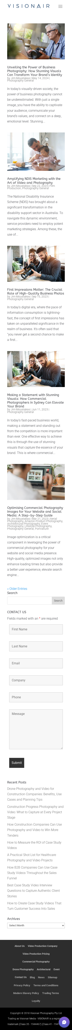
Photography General (20, 80)
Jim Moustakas (20, 78)
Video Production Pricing (36, 953)
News (41, 977)
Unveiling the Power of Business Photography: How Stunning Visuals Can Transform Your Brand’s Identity (34, 71)
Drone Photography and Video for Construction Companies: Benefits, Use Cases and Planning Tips (34, 794)
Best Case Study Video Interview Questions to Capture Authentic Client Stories (33, 890)
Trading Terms (50, 993)
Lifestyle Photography (38, 526)
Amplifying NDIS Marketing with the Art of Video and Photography (34, 180)
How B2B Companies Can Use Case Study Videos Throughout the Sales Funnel (32, 873)
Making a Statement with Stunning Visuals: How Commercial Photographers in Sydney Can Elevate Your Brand (35, 400)
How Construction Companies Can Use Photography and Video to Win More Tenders (34, 830)
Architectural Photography (23, 523)
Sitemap (52, 977)
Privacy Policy (22, 985)
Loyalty (36, 1000)
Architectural (43, 969)
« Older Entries (17, 589)
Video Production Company (42, 946)
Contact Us (21, 977)
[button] (64, 1022)
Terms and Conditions (45, 985)
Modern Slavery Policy (26, 993)
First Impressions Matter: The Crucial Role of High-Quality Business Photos (35, 291)
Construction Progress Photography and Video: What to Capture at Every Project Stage (35, 812)
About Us (20, 946)
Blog (32, 977)
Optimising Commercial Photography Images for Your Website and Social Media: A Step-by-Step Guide (35, 511)
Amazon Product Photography (43, 521)
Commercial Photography (36, 961)
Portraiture (42, 528)
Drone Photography (23, 969)
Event (57, 969)
